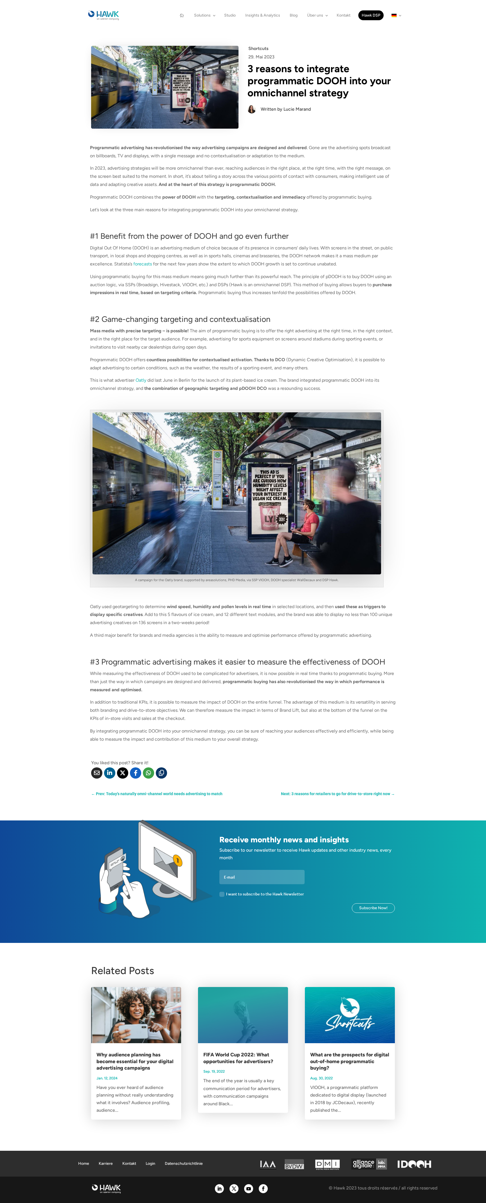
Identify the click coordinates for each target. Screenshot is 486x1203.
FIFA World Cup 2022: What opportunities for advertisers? (238, 1058)
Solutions (202, 15)
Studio (230, 15)
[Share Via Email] (96, 773)
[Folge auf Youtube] (248, 1188)
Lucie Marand (297, 109)
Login (150, 1163)
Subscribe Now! (373, 908)
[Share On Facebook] (135, 773)
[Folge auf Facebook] (263, 1188)
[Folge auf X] (234, 1188)
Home (83, 1163)
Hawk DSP (371, 15)
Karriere (106, 1163)
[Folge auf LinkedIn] (219, 1188)
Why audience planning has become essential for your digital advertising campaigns (135, 1061)
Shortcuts (258, 48)
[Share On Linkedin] (109, 773)
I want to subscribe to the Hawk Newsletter (265, 894)
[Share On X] (122, 773)
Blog (294, 15)
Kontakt (343, 15)
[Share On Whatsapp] (148, 773)
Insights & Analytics (262, 15)
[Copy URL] (161, 773)
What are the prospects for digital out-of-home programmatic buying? (349, 1061)
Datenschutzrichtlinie (184, 1163)
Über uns (315, 15)
